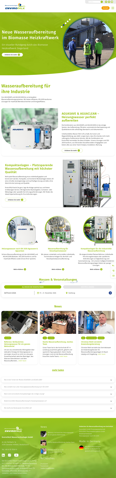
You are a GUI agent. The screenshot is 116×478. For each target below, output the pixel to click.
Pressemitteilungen (91, 338)
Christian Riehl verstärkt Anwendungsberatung (91, 343)
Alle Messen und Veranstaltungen (32, 287)
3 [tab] (65, 23)
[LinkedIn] (106, 2)
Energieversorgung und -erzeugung (15, 468)
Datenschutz (45, 466)
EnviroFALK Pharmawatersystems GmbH (92, 431)
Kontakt (105, 8)
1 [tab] (61, 27)
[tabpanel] (59, 43)
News (45, 338)
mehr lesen (22, 361)
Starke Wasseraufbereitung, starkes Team (58, 343)
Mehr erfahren (18, 269)
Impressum (44, 464)
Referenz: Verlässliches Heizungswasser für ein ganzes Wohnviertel (61, 434)
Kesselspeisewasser (85, 434)
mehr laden (58, 370)
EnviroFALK (7, 338)
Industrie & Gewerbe (87, 287)
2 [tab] (63, 25)
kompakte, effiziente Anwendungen (15, 470)
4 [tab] (68, 21)
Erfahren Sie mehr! (11, 55)
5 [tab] (70, 19)
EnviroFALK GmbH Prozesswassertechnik (92, 429)
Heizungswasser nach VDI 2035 (89, 436)
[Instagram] (109, 2)
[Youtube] (112, 2)
